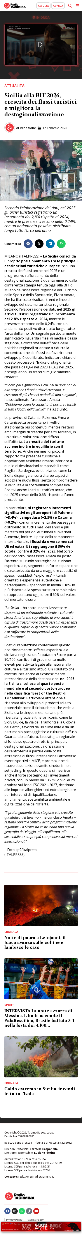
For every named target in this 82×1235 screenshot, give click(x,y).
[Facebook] (7, 1211)
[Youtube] (36, 1211)
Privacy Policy (14, 1219)
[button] (28, 243)
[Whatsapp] (22, 1211)
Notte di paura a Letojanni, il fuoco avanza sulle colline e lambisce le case (35, 942)
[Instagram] (15, 1211)
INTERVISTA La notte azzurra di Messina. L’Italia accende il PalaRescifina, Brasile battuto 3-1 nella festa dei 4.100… (39, 1018)
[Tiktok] (29, 1211)
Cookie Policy (36, 1219)
